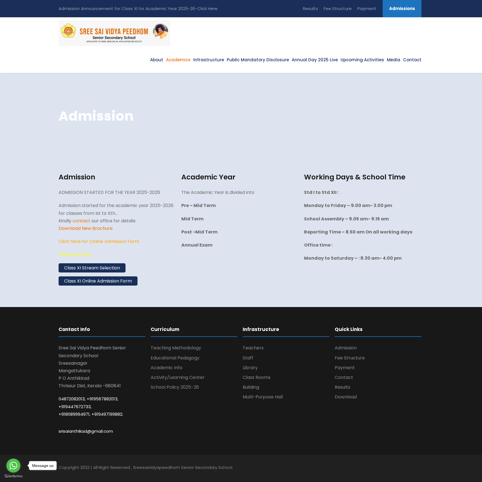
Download (346, 397)
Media (393, 60)
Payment (366, 8)
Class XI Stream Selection (92, 268)
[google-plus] (380, 468)
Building (251, 387)
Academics (178, 60)
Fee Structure (338, 8)
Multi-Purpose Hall (263, 397)
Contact (412, 60)
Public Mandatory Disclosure (258, 60)
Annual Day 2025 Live (315, 60)
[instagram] (419, 468)
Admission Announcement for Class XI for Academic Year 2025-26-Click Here (138, 8)
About (156, 60)
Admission (346, 348)
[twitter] (410, 468)
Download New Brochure (86, 228)
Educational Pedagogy (175, 358)
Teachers (253, 348)
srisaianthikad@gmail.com (86, 431)
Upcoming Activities (362, 60)
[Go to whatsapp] (13, 466)
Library (250, 367)
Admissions (402, 8)
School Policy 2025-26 (175, 387)
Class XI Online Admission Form (98, 281)
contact (81, 221)
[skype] (400, 468)
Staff (248, 358)
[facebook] (370, 468)
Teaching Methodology (176, 348)
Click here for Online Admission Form (99, 241)
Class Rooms (257, 377)
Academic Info (166, 367)
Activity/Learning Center (178, 377)
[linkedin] (390, 468)
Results (310, 8)
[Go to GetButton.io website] (13, 476)
